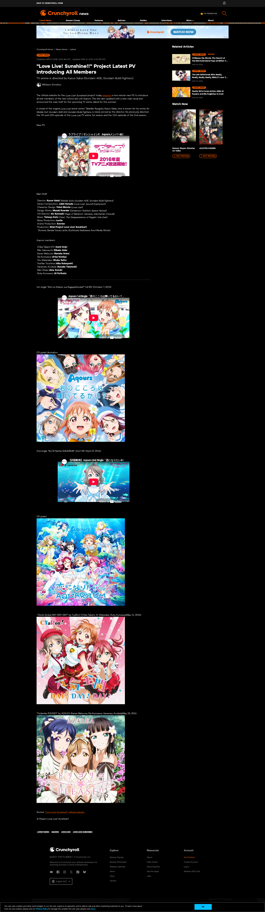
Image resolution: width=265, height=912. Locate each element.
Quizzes (121, 21)
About (211, 21)
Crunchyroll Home (45, 49)
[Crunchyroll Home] (65, 851)
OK (203, 907)
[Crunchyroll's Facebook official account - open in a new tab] (58, 872)
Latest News (45, 21)
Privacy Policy (42, 909)
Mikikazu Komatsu (51, 85)
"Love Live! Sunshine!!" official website (64, 812)
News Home (61, 49)
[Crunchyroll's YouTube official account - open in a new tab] (51, 872)
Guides (143, 21)
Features (99, 21)
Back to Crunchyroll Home (50, 3)
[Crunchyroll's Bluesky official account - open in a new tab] (84, 872)
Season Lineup (73, 21)
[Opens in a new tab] (132, 32)
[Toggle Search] (224, 14)
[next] (222, 128)
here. (93, 909)
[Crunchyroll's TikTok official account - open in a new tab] (78, 872)
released (106, 95)
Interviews (166, 21)
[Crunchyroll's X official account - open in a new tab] (71, 872)
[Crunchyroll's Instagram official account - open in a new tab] (64, 872)
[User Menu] (224, 3)
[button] (61, 881)
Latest (73, 49)
